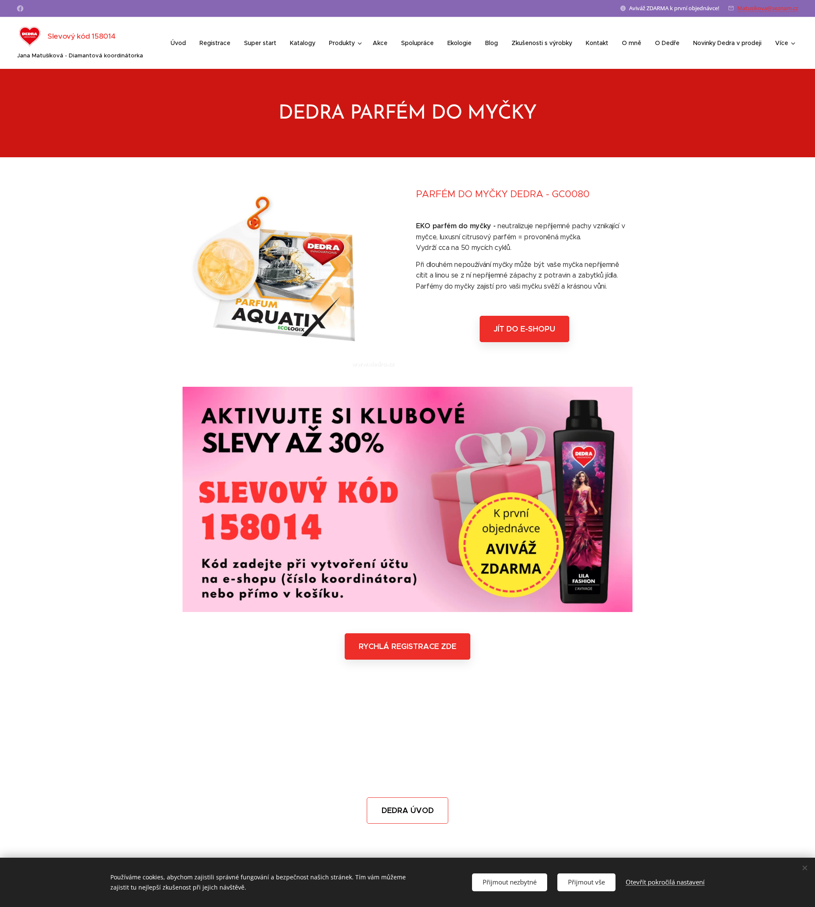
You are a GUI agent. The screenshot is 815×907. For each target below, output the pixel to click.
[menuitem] (181, 43)
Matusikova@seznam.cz (767, 8)
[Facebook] (20, 8)
